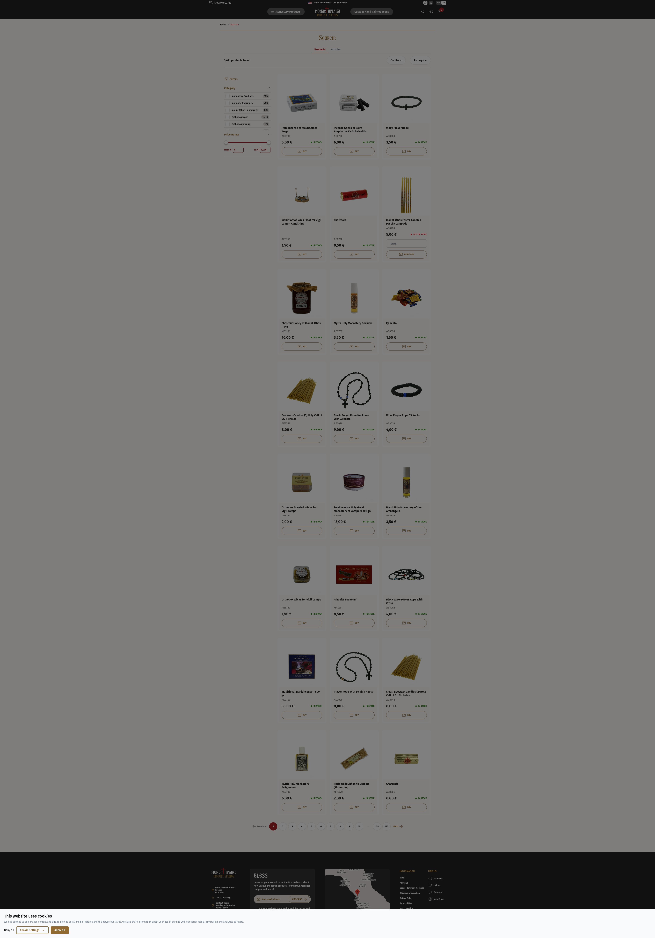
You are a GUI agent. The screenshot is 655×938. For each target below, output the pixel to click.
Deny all (9, 930)
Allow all (59, 930)
